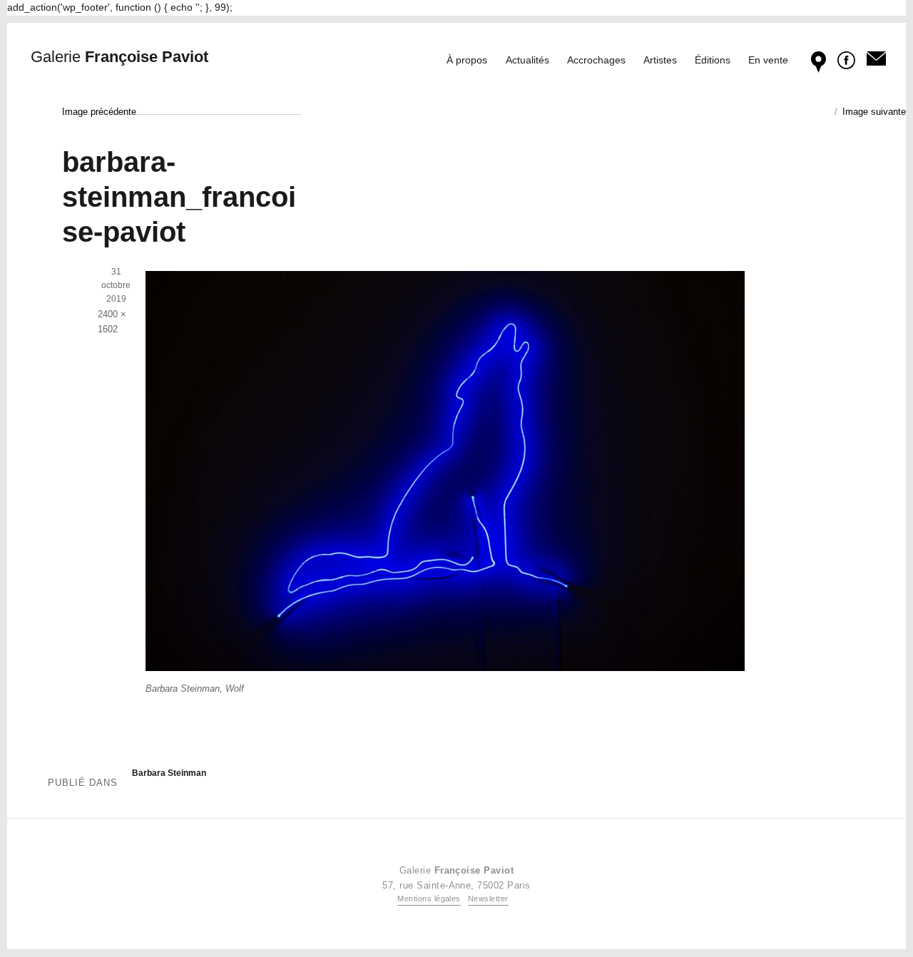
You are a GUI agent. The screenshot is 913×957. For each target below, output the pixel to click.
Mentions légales (429, 898)
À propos (467, 60)
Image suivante (874, 111)
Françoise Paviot (119, 57)
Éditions (712, 60)
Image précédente (99, 111)
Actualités (527, 60)
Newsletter (488, 898)
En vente (768, 60)
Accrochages (596, 60)
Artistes (660, 60)
